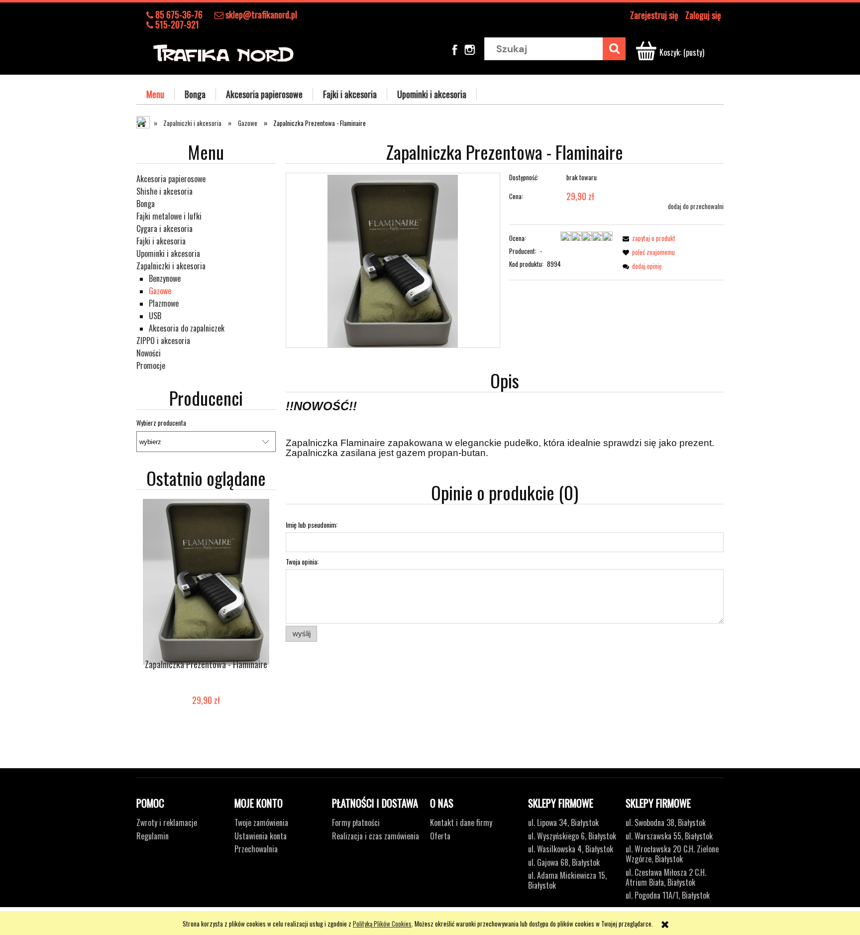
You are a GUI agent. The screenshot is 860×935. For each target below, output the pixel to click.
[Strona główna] (223, 51)
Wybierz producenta (161, 422)
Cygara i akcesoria (164, 228)
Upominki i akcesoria (168, 253)
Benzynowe (165, 278)
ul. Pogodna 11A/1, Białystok (668, 895)
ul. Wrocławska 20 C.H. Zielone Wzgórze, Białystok (672, 854)
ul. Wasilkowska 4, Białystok (570, 849)
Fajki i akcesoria (161, 241)
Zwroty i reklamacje (166, 822)
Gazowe (160, 291)
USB (155, 316)
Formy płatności (356, 822)
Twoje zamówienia (261, 822)
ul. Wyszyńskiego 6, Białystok (572, 836)
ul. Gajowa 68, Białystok (564, 862)
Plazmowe (164, 303)
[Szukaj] (614, 48)
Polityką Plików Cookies (382, 924)
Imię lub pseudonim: (311, 524)
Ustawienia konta (260, 836)
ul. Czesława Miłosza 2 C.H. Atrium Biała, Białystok (666, 877)
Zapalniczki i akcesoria (171, 266)
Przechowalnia (256, 849)
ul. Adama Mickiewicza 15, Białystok (567, 880)
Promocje (150, 365)
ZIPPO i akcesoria (163, 341)
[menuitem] (155, 94)
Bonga (145, 204)
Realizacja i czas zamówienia (375, 836)
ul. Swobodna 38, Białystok (666, 822)
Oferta (440, 836)
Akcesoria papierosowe (171, 179)
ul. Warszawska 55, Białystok (669, 836)
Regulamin (152, 836)
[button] (647, 238)
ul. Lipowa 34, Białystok (563, 822)
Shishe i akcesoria (164, 191)
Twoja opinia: (302, 561)
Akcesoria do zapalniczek (186, 328)
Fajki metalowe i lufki (169, 216)
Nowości (148, 353)
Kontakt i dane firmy (461, 822)
